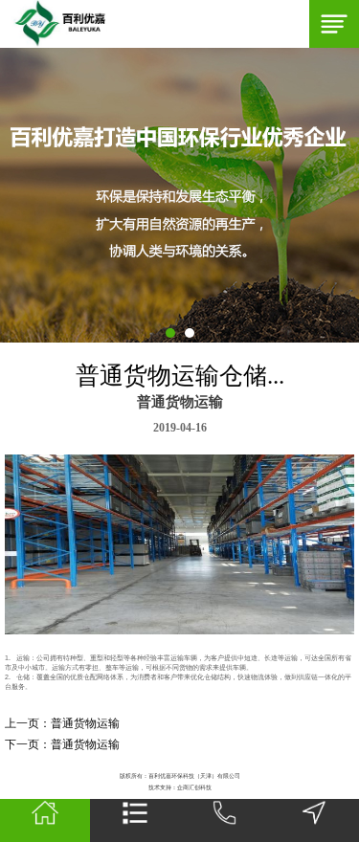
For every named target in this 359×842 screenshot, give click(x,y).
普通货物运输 (85, 723)
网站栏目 (135, 820)
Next (9, 195)
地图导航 (314, 820)
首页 (45, 820)
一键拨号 (225, 820)
